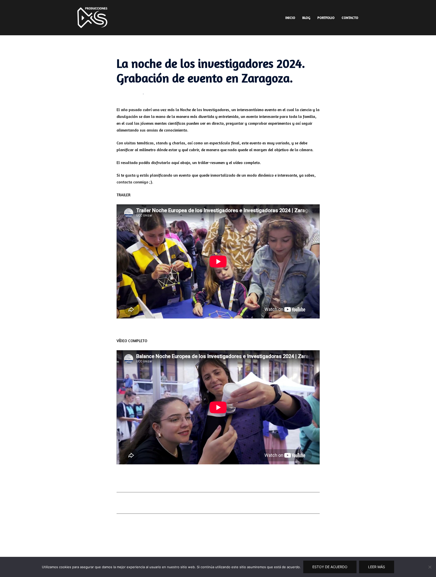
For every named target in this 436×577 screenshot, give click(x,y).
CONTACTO (350, 17)
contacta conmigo (132, 181)
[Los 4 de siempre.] (92, 17)
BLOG (306, 17)
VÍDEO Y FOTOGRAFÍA (181, 93)
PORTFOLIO (326, 17)
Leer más (376, 567)
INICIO (290, 17)
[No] (429, 566)
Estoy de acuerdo (329, 567)
